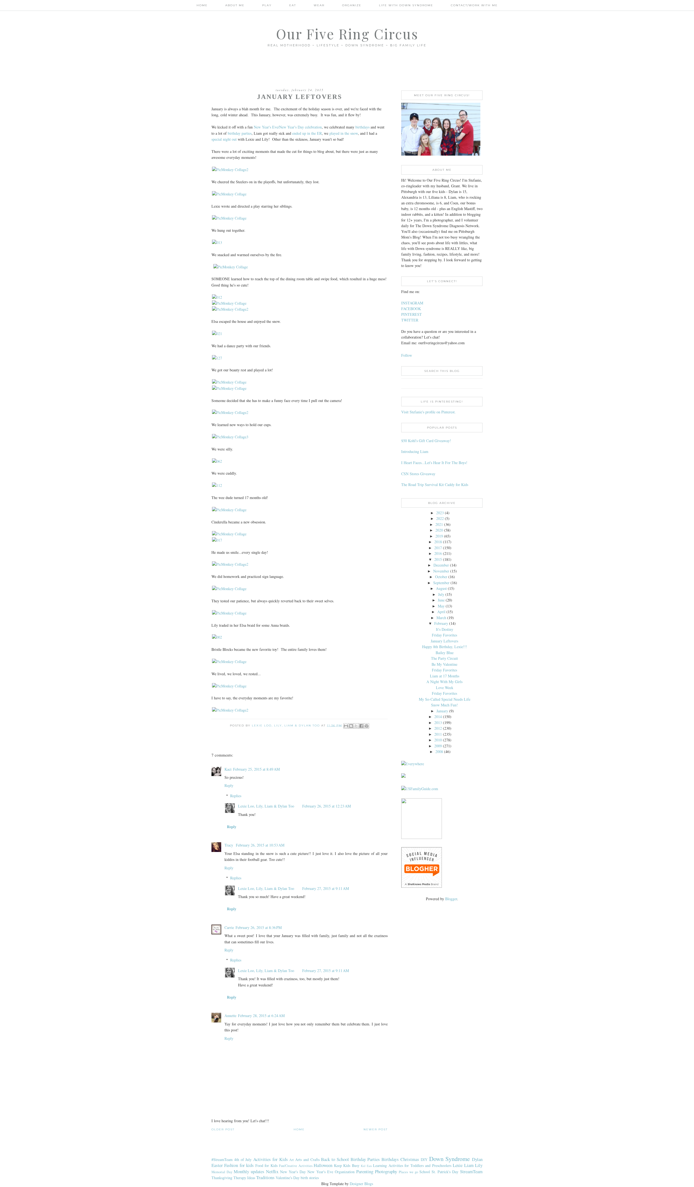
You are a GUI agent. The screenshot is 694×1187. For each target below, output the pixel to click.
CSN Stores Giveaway (418, 473)
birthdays (362, 127)
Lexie (457, 1165)
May (441, 606)
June (441, 600)
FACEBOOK (411, 308)
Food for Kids (266, 1165)
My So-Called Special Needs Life (444, 699)
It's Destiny (444, 629)
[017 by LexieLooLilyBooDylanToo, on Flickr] (217, 540)
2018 (438, 541)
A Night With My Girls (444, 681)
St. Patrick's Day (445, 1171)
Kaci (228, 769)
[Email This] (346, 726)
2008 (439, 751)
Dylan (477, 1159)
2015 (438, 559)
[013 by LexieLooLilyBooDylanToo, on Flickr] (217, 242)
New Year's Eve (320, 1171)
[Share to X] (356, 726)
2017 (438, 547)
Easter (217, 1165)
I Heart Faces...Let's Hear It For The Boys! (434, 462)
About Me (235, 5)
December (441, 565)
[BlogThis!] (351, 726)
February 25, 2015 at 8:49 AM (256, 769)
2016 (438, 553)
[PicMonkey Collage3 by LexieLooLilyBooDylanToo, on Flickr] (230, 436)
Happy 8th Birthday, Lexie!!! (444, 646)
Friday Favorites (444, 635)
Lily (479, 1165)
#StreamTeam (222, 1159)
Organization (345, 1171)
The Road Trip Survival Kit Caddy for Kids (434, 484)
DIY (424, 1159)
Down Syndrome (449, 1158)
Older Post (222, 1129)
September (441, 582)
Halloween (323, 1165)
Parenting (364, 1171)
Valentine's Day (288, 1177)
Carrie (229, 927)
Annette (230, 1015)
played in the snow (343, 133)
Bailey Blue (445, 652)
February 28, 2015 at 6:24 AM (261, 1015)
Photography (386, 1171)
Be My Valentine (444, 664)
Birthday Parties (365, 1159)
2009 (438, 745)
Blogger (451, 898)
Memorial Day (221, 1172)
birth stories (310, 1177)
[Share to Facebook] (361, 726)
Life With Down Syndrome (406, 5)
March (441, 617)
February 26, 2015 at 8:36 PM (259, 927)
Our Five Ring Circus (347, 34)
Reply (228, 785)
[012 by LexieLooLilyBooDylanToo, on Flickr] (217, 297)
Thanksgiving (221, 1177)
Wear (319, 5)
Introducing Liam (414, 451)
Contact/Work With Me (474, 5)
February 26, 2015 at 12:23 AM (326, 806)
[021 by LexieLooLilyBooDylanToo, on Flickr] (217, 333)
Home (202, 5)
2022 (440, 518)
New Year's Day (293, 1171)
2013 (438, 722)
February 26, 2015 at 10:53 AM (260, 845)
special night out (224, 139)
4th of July (243, 1159)
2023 (440, 512)
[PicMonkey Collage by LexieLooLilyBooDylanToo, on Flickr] (229, 194)
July (441, 594)
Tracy (229, 845)
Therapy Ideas (244, 1177)
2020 (439, 530)
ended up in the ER (307, 133)
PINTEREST (411, 314)
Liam (469, 1165)
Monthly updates (249, 1171)
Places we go (408, 1172)
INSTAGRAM (412, 302)
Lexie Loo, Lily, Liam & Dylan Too (266, 806)
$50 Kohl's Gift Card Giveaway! (426, 440)
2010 (438, 739)
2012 (438, 728)
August (441, 588)
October (441, 576)
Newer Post (376, 1129)
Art (291, 1159)
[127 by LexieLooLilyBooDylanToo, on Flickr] (217, 358)
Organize (351, 5)
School (424, 1171)
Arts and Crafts (307, 1159)
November (441, 571)
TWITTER (409, 320)
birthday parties (240, 133)
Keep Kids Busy (346, 1165)
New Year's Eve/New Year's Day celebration (288, 127)
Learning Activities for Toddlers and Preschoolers (412, 1165)
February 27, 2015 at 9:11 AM (325, 888)
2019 (439, 536)
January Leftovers (444, 641)
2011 (438, 734)
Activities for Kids (270, 1159)
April (441, 611)
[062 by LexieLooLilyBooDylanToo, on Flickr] (217, 461)
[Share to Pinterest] (366, 726)
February (441, 623)
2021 (439, 524)
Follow (406, 355)
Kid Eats (366, 1166)
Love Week (444, 687)
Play (267, 5)
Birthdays (390, 1159)
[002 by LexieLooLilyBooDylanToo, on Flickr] (217, 637)
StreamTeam (471, 1171)
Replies (235, 795)
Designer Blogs (361, 1183)
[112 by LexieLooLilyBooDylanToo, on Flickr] (217, 485)
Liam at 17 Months (444, 675)
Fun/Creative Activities (295, 1165)
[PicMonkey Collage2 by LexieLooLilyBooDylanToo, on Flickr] (230, 169)
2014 (438, 716)
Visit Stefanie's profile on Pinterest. (428, 411)
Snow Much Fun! (444, 704)
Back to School (335, 1159)
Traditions (265, 1177)
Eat (292, 5)
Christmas (409, 1159)
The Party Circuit (444, 658)
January (442, 710)
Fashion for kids (239, 1165)
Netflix (272, 1171)
